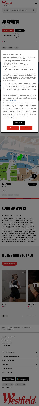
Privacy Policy (12, 100)
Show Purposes (19, 122)
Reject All (12, 127)
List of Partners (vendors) (9, 118)
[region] (19, 91)
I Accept (26, 127)
